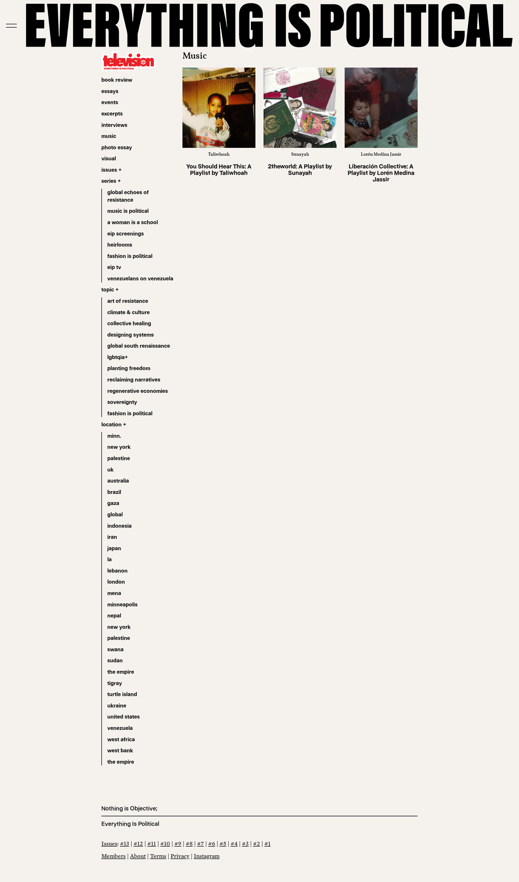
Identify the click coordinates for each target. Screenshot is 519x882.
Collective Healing (129, 323)
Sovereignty (122, 402)
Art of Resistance (127, 301)
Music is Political (128, 211)
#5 (222, 843)
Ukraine (116, 705)
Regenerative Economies (137, 391)
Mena (114, 593)
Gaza (113, 503)
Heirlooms (119, 244)
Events (109, 102)
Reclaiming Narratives (133, 379)
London (116, 581)
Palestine (118, 638)
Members (113, 855)
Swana (115, 649)
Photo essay (116, 147)
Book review (116, 79)
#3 (245, 843)
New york (119, 627)
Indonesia (119, 525)
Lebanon (117, 570)
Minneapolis (122, 604)
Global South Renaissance (138, 345)
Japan (114, 548)
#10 (165, 843)
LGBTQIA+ (117, 357)
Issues (109, 843)
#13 (124, 843)
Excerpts (112, 113)
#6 (211, 843)
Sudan (115, 660)
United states (123, 716)
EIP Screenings (125, 233)
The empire (120, 671)
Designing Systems (130, 334)
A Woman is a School (132, 222)
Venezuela (120, 728)
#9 (177, 843)
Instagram (206, 855)
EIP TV (114, 267)
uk (110, 469)
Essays (109, 91)
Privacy (180, 855)
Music (108, 136)
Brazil (114, 492)
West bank (120, 750)
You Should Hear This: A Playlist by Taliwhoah (218, 170)
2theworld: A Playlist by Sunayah (300, 170)
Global (115, 514)
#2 (256, 843)
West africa (121, 739)
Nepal (114, 615)
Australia (118, 480)
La (109, 559)
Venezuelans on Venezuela (140, 278)
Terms (158, 855)
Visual (108, 158)
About (138, 855)
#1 (267, 843)
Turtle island (122, 694)
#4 (234, 843)
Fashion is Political (129, 256)
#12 (138, 843)
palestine (118, 458)
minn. (114, 435)
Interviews (114, 125)
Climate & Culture (128, 312)
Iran (112, 537)
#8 (189, 843)
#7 (200, 843)
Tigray (114, 683)
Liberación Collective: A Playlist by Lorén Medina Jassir (381, 173)
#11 (151, 843)
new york (119, 447)
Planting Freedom (128, 368)
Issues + (111, 170)
